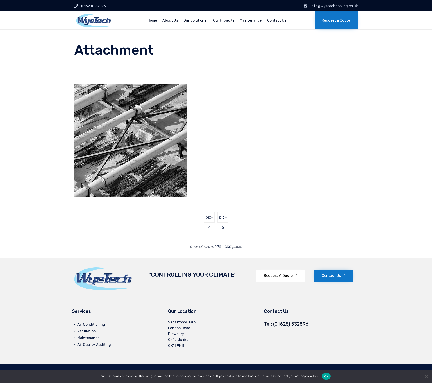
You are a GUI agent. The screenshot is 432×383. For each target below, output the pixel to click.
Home (152, 20)
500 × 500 (223, 246)
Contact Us (276, 20)
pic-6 (223, 219)
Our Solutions (194, 20)
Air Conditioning (91, 324)
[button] (336, 20)
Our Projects (223, 20)
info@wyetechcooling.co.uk (334, 6)
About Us (170, 20)
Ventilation (86, 331)
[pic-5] (130, 195)
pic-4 (209, 219)
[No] (426, 376)
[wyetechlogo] (103, 289)
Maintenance (251, 20)
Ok (326, 376)
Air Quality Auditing (94, 345)
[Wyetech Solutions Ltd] (93, 20)
